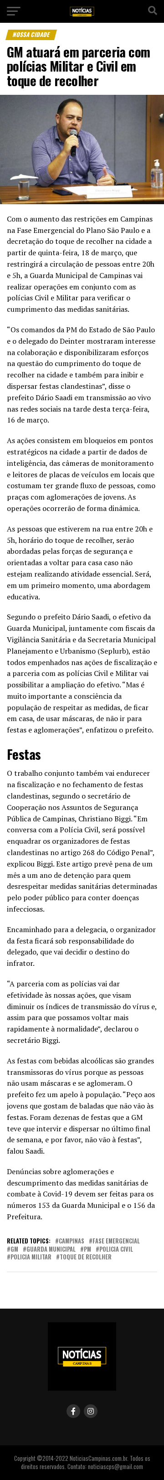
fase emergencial (116, 1241)
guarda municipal (51, 1250)
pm (87, 1250)
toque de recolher (86, 1257)
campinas (71, 1241)
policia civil (116, 1250)
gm (14, 1250)
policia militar (30, 1257)
